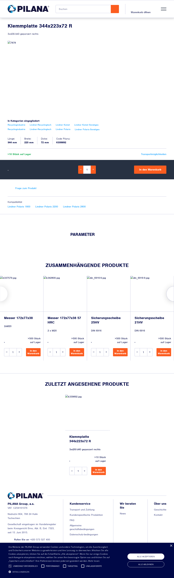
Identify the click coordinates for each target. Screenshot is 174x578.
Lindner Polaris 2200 (46, 206)
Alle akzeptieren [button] (146, 556)
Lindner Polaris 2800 (74, 206)
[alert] (87, 560)
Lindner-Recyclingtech (40, 124)
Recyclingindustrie (16, 124)
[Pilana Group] (28, 9)
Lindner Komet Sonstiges (86, 124)
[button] (10, 566)
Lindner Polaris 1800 (19, 206)
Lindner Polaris (63, 129)
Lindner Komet (63, 124)
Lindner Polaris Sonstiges (87, 129)
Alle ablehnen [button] (145, 564)
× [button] (171, 545)
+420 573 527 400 (32, 539)
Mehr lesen (93, 560)
